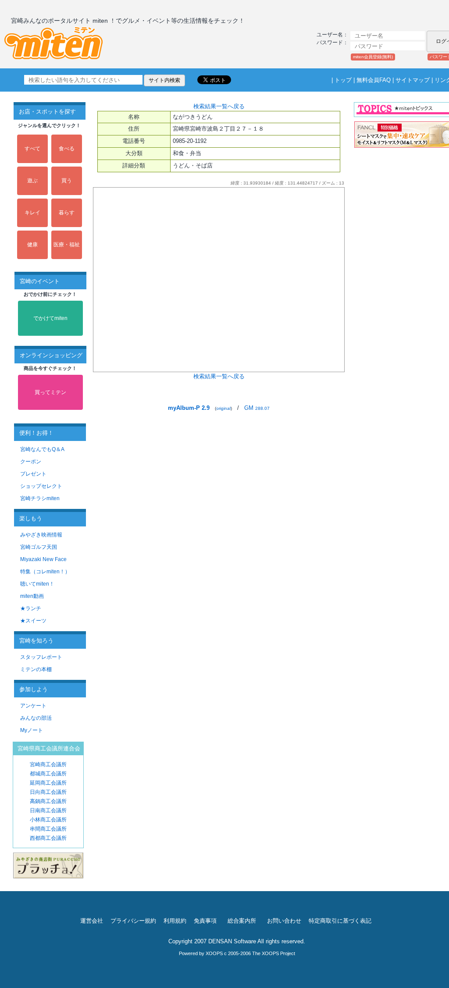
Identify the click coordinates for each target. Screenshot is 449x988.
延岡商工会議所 (48, 783)
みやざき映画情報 (41, 535)
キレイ (32, 213)
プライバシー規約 (133, 920)
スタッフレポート (41, 657)
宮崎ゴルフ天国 (38, 547)
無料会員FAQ (373, 80)
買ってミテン (50, 392)
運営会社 (91, 920)
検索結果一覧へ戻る (219, 106)
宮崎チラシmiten (40, 498)
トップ (343, 80)
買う (66, 181)
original (223, 408)
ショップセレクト (41, 486)
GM (257, 408)
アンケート (33, 706)
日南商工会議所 (48, 810)
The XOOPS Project (273, 953)
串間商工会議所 (48, 829)
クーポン (30, 461)
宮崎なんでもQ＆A (42, 449)
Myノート (31, 730)
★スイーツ (33, 621)
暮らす (67, 213)
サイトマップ (413, 80)
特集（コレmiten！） (45, 572)
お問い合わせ (284, 920)
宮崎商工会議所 (48, 764)
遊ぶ (32, 181)
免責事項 (205, 920)
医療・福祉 (66, 245)
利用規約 (175, 920)
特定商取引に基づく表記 (340, 920)
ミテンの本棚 (36, 669)
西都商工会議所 (48, 838)
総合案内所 (242, 920)
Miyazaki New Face (43, 559)
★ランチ (30, 608)
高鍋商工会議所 (48, 801)
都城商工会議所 (48, 774)
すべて (32, 149)
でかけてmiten (50, 318)
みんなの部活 (36, 718)
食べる (67, 149)
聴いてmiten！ (37, 584)
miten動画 (32, 596)
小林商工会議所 (48, 820)
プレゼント (33, 474)
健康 (32, 245)
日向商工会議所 (48, 792)
